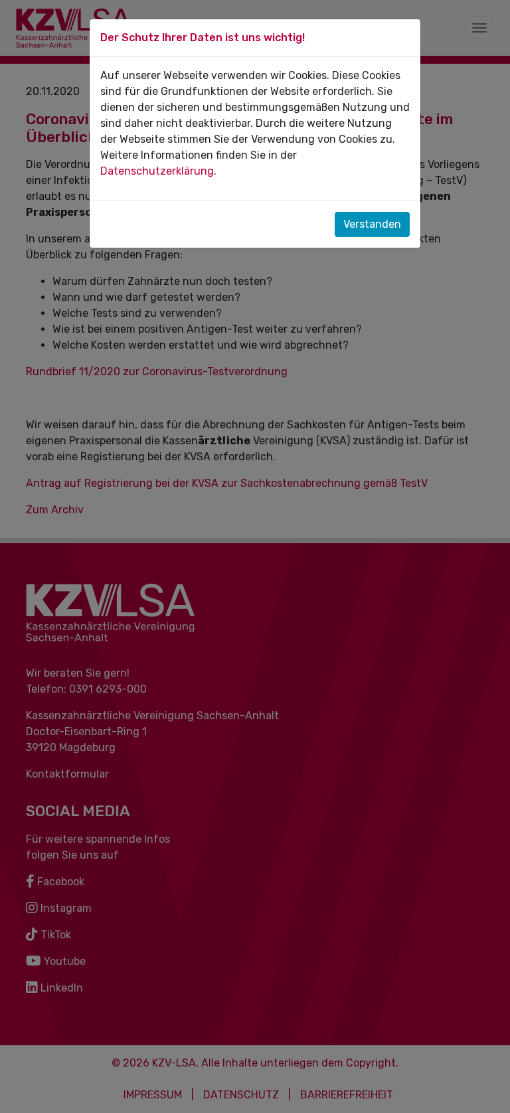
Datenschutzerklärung (157, 171)
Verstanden (372, 224)
